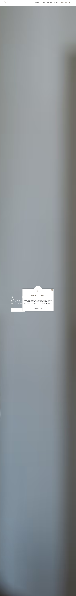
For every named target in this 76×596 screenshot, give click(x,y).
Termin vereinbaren (66, 2)
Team (44, 2)
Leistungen (38, 2)
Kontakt (56, 2)
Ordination (49, 2)
